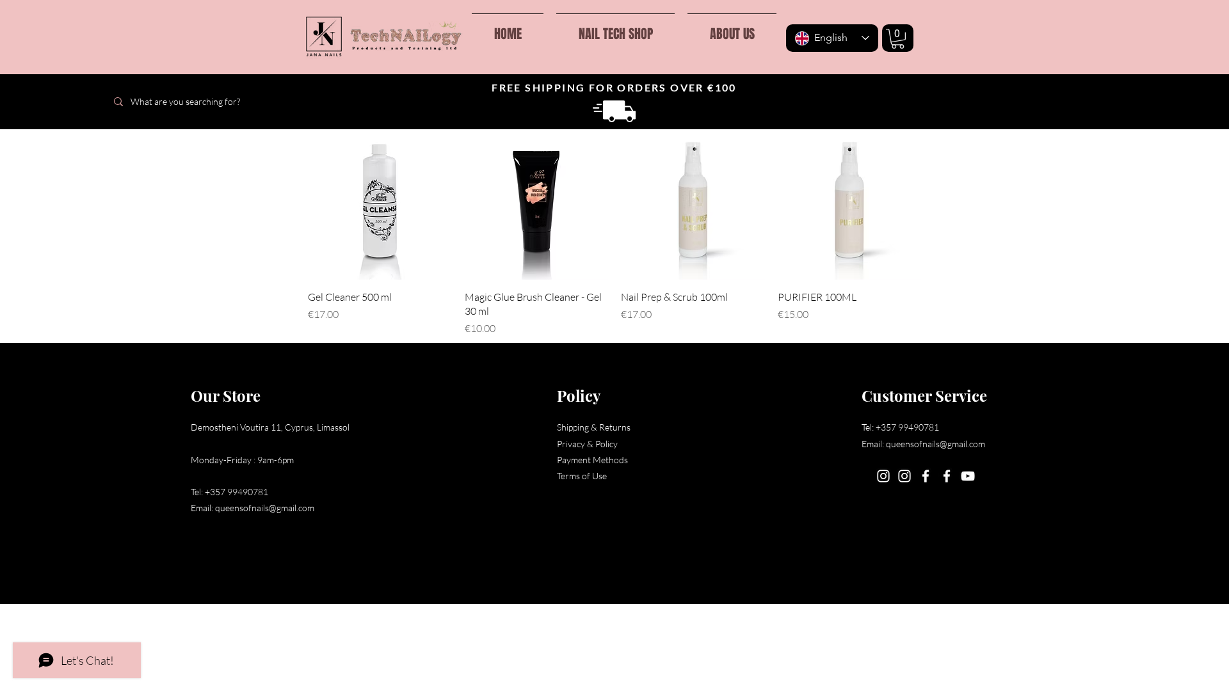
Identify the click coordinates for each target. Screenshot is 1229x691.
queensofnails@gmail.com (264, 507)
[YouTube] (968, 476)
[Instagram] (883, 476)
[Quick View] (380, 208)
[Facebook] (925, 476)
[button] (898, 39)
